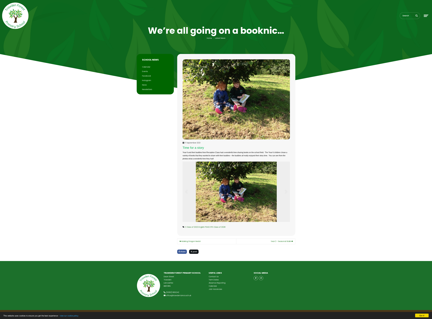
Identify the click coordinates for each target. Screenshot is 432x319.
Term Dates (214, 279)
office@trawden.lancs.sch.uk (178, 295)
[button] (187, 192)
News (144, 85)
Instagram (146, 80)
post (194, 251)
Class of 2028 (219, 227)
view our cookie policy (69, 315)
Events (145, 71)
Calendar (146, 67)
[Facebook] (256, 278)
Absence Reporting (217, 283)
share (182, 251)
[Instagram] (261, 278)
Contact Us (214, 276)
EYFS (211, 227)
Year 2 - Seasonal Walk (281, 241)
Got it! (421, 315)
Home (209, 38)
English (202, 227)
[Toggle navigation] (426, 15)
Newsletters (147, 89)
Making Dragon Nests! (191, 241)
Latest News (220, 38)
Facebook (146, 76)
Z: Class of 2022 (191, 227)
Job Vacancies (215, 289)
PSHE (207, 227)
